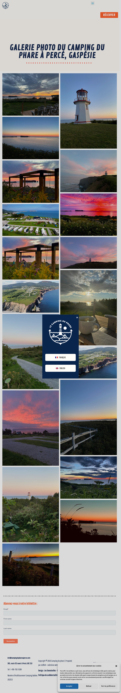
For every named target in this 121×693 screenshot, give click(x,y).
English (62, 368)
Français (62, 357)
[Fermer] (77, 318)
